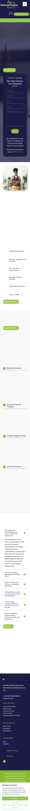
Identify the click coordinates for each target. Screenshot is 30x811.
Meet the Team (7, 726)
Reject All (15, 807)
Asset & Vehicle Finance (14, 405)
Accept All (15, 798)
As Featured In (6, 728)
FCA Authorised (7, 731)
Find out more (8, 70)
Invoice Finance (14, 466)
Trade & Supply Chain (16, 435)
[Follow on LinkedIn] (4, 761)
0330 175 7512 (22, 14)
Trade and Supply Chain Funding (11, 715)
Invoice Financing (7, 713)
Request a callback (10, 302)
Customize (15, 803)
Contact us (7, 626)
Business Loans (14, 368)
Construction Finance (8, 711)
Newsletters (6, 744)
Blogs (4, 742)
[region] (15, 796)
